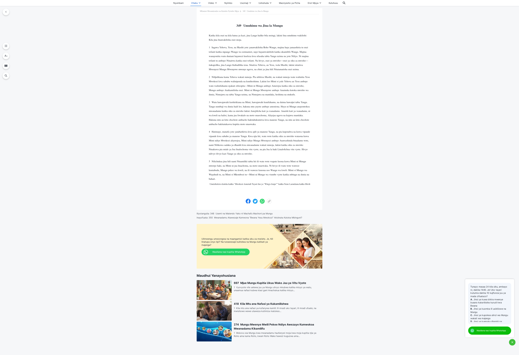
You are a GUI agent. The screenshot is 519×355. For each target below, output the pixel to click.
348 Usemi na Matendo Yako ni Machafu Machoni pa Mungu (241, 213)
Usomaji (244, 3)
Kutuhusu (333, 3)
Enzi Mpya (313, 3)
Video (211, 3)
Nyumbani (178, 3)
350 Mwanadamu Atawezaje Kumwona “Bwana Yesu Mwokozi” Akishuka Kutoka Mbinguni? (255, 217)
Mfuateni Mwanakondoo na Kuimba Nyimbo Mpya (219, 11)
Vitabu (194, 3)
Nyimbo (228, 3)
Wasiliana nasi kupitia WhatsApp (491, 330)
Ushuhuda (264, 3)
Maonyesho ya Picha (289, 3)
